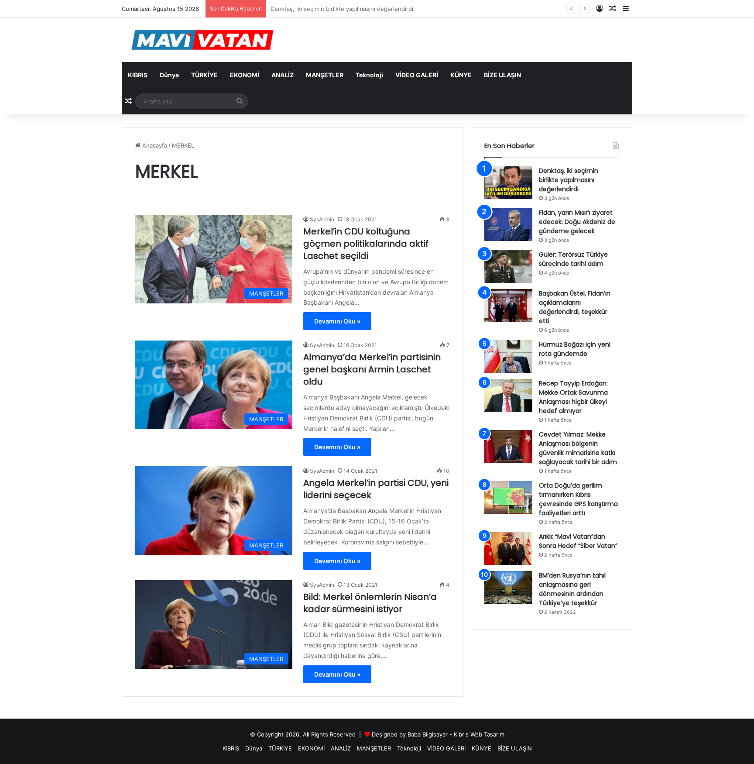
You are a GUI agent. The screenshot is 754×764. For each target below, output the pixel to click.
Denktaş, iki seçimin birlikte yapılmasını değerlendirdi (568, 179)
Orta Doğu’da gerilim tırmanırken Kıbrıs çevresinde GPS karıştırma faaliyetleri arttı (578, 499)
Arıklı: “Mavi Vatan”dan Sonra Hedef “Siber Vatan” (578, 541)
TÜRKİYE (204, 75)
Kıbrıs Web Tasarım (479, 734)
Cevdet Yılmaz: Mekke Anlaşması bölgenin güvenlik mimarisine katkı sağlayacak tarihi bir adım (578, 448)
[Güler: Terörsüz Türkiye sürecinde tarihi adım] (508, 266)
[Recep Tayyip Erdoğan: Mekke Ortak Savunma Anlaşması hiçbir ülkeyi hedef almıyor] (508, 395)
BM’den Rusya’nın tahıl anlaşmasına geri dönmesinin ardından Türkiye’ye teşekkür (572, 589)
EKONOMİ (244, 75)
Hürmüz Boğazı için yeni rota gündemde (574, 349)
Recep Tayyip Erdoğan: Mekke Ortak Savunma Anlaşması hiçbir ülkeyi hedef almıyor (573, 397)
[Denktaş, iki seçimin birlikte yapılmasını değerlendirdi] (508, 182)
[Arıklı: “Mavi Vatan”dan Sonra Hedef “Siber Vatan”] (508, 548)
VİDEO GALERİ (416, 75)
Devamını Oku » (337, 321)
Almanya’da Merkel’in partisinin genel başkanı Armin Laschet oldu (372, 369)
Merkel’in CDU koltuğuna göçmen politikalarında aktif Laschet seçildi (365, 243)
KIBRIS (137, 75)
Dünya (169, 75)
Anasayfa (154, 145)
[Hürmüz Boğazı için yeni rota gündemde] (508, 356)
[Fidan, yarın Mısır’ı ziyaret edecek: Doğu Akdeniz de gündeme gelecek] (508, 224)
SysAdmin (322, 219)
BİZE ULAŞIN (502, 75)
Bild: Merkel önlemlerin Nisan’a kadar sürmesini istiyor (370, 603)
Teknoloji (369, 75)
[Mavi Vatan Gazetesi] (202, 40)
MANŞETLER (324, 75)
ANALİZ (282, 75)
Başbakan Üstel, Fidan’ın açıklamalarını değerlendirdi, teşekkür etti (574, 307)
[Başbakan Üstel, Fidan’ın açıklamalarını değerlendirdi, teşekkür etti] (508, 305)
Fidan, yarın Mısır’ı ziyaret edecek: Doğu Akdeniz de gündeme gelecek (577, 221)
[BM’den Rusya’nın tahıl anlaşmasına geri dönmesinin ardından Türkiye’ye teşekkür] (508, 587)
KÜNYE (461, 75)
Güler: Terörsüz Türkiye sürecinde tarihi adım (573, 259)
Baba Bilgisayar (428, 734)
